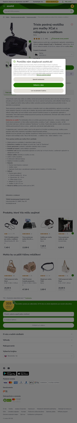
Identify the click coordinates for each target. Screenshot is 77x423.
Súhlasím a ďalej (38, 85)
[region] (39, 76)
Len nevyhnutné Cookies (38, 90)
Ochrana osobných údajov (43, 75)
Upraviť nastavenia (38, 79)
